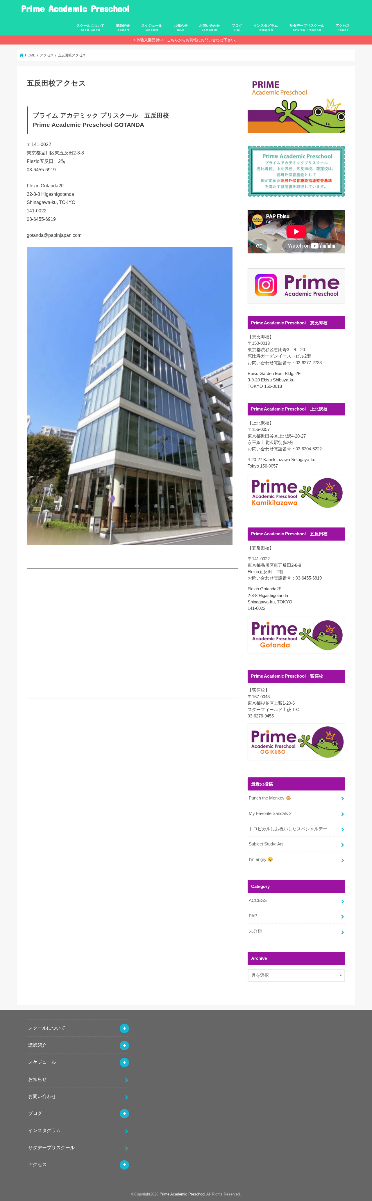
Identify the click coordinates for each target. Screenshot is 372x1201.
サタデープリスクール (306, 27)
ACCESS (258, 900)
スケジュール (151, 27)
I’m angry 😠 (261, 859)
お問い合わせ (209, 27)
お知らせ (181, 27)
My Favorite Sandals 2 (270, 813)
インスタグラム (265, 27)
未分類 (255, 931)
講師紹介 (123, 27)
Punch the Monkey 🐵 (270, 798)
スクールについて (90, 27)
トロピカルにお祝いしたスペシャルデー (288, 829)
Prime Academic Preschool (75, 8)
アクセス (343, 27)
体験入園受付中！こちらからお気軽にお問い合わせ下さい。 (188, 40)
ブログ (237, 27)
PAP (253, 916)
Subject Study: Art (266, 844)
